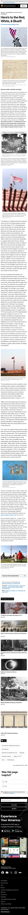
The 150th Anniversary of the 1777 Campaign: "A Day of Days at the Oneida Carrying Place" (13, 587)
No (6, 786)
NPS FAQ (3, 892)
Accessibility (4, 880)
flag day (22, 752)
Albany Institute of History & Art (8, 515)
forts (3, 760)
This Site (14, 805)
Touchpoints (11, 793)
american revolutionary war (9, 752)
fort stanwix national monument (11, 745)
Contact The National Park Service (10, 890)
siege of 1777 (17, 756)
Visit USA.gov (5, 911)
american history (6, 756)
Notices (3, 887)
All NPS (14, 808)
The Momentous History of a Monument (11, 582)
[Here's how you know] (14, 2)
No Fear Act (4, 894)
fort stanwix (5, 749)
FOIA (2, 885)
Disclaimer (3, 896)
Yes (6, 781)
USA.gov (3, 901)
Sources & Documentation (10, 576)
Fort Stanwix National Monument (10, 24)
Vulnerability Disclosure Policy (8, 899)
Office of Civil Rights (6, 903)
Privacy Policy (4, 882)
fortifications (10, 760)
